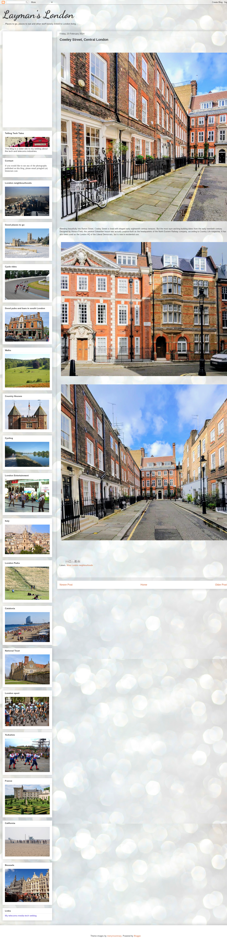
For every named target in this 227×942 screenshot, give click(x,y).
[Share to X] (72, 561)
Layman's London (38, 14)
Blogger (137, 936)
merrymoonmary (114, 936)
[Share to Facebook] (75, 561)
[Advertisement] (27, 78)
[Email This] (67, 561)
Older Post (221, 584)
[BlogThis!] (69, 561)
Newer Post (66, 584)
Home (144, 584)
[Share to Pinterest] (78, 561)
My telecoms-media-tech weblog (21, 915)
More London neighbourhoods (80, 565)
